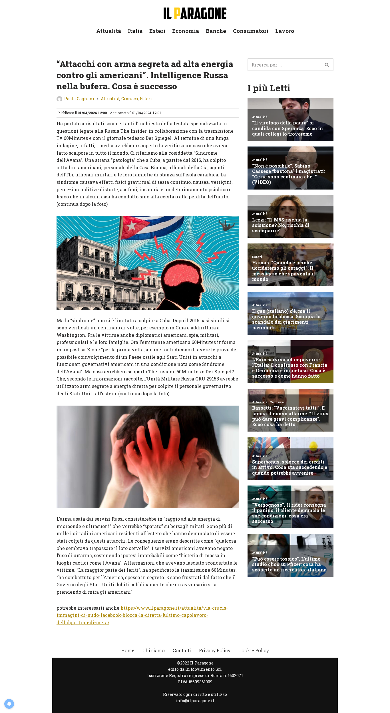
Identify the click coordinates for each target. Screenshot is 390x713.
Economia (185, 30)
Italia (135, 30)
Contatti (182, 650)
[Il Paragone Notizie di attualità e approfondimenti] (195, 12)
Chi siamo (153, 650)
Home (127, 650)
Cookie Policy (253, 650)
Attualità (108, 30)
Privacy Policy (214, 650)
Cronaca (129, 98)
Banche (216, 30)
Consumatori (250, 30)
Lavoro (284, 30)
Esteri (157, 30)
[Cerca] (327, 64)
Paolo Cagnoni (79, 98)
